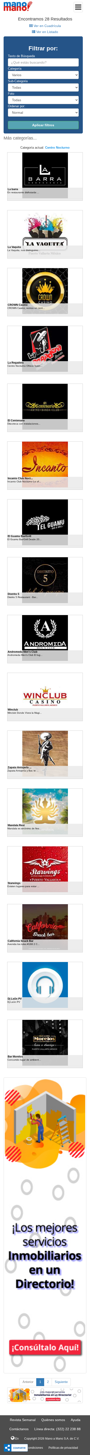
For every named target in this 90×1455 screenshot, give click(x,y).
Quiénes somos (53, 1420)
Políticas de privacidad (63, 1447)
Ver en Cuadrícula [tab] (47, 26)
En (16, 1438)
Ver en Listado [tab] (46, 32)
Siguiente (61, 1382)
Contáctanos (19, 1429)
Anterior (28, 1382)
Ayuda (75, 1420)
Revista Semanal (23, 1420)
